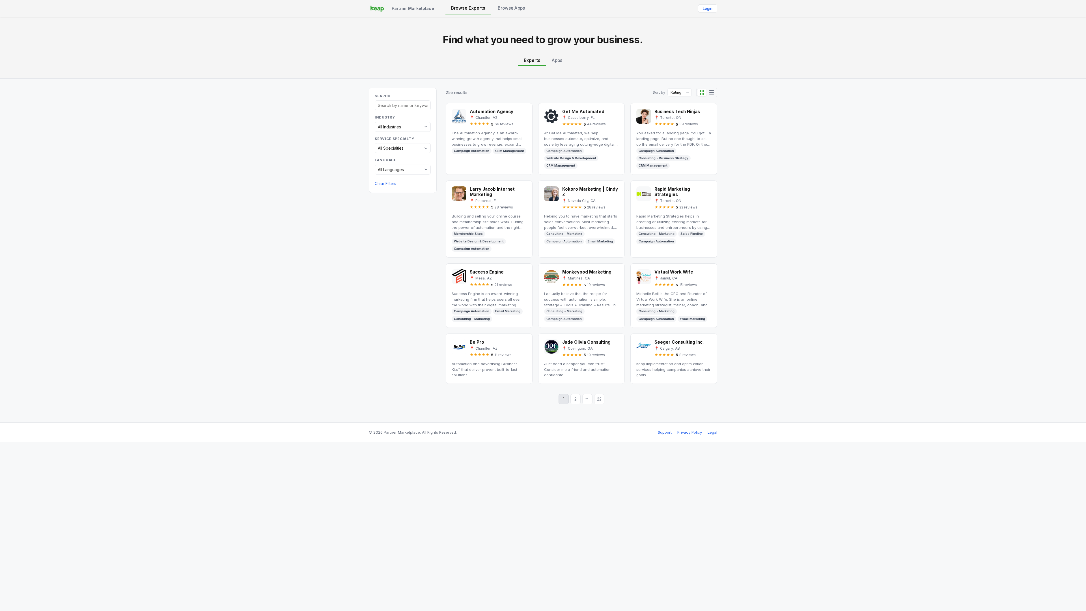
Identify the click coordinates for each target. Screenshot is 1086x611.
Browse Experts (468, 8)
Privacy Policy (689, 432)
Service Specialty (394, 139)
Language (386, 160)
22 (599, 399)
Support (665, 432)
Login (707, 8)
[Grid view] (701, 92)
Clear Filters (385, 183)
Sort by (659, 92)
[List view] (711, 92)
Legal (712, 432)
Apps (557, 60)
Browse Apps (511, 8)
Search (382, 96)
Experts (532, 60)
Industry (385, 117)
